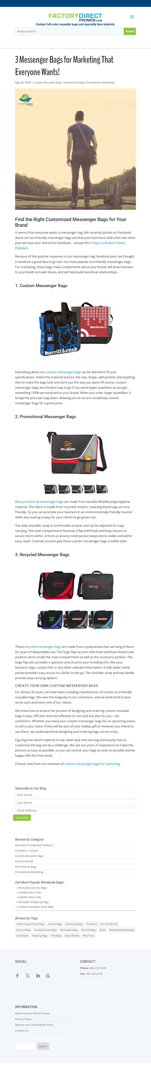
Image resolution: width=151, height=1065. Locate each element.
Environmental (24, 861)
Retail (103, 929)
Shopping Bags (39, 935)
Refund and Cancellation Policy (34, 1025)
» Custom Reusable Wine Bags (35, 906)
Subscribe (22, 817)
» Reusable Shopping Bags (32, 902)
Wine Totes (88, 935)
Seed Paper (22, 935)
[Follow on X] (29, 975)
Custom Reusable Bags (48, 82)
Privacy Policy (23, 1019)
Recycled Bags (88, 929)
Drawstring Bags (74, 924)
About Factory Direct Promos (32, 1013)
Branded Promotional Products (34, 845)
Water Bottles (72, 935)
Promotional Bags (74, 82)
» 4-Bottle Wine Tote (28, 892)
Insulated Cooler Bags (45, 929)
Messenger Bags (69, 929)
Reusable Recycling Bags (121, 929)
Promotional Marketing (100, 82)
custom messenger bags (63, 372)
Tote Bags (56, 935)
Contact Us (21, 1030)
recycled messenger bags (42, 647)
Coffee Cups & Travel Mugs (31, 924)
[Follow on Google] (50, 975)
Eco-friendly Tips (109, 924)
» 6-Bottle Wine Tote (28, 897)
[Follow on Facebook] (19, 975)
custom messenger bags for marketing (92, 764)
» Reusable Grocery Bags (31, 887)
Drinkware (91, 924)
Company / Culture (26, 850)
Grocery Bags (24, 929)
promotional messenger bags (42, 501)
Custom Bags (55, 924)
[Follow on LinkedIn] (40, 975)
